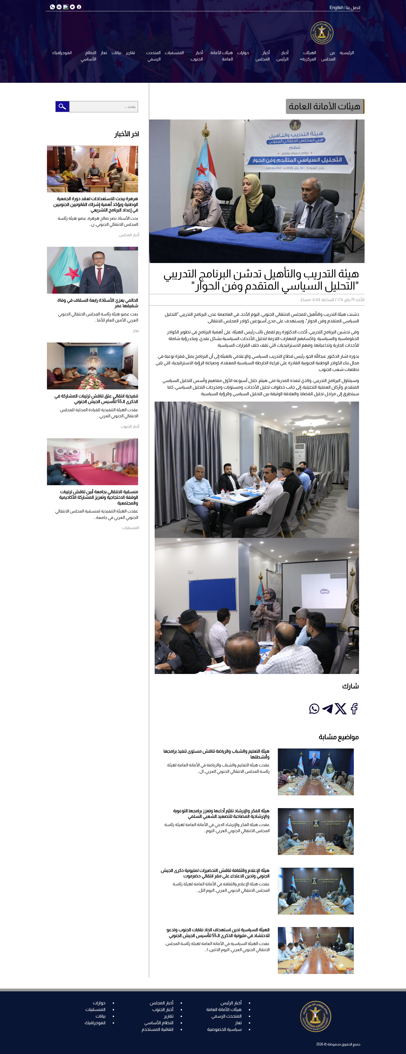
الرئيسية (347, 52)
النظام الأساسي (88, 55)
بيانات (116, 52)
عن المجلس (328, 55)
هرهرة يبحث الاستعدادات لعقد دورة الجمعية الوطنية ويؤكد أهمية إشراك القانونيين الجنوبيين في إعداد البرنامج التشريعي (95, 204)
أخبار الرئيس (282, 55)
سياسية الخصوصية (224, 1029)
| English (337, 7)
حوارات (243, 52)
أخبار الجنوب (197, 55)
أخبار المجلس (262, 55)
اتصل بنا (353, 7)
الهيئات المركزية (309, 55)
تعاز (104, 52)
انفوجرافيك (62, 52)
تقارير (130, 52)
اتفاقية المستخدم (157, 1029)
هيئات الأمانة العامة (221, 55)
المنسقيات (174, 52)
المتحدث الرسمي (153, 55)
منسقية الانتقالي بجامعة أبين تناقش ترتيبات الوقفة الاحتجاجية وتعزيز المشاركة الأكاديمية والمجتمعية (98, 497)
